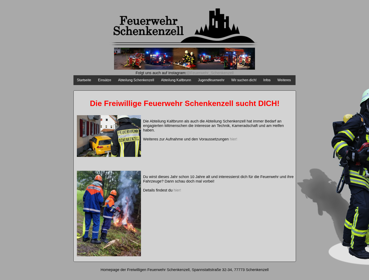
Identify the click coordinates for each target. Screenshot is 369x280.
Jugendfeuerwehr (211, 80)
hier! (233, 139)
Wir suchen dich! (243, 80)
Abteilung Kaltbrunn (176, 80)
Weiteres (284, 80)
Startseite (84, 80)
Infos (267, 80)
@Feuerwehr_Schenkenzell (210, 73)
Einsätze (104, 80)
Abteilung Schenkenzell (136, 80)
